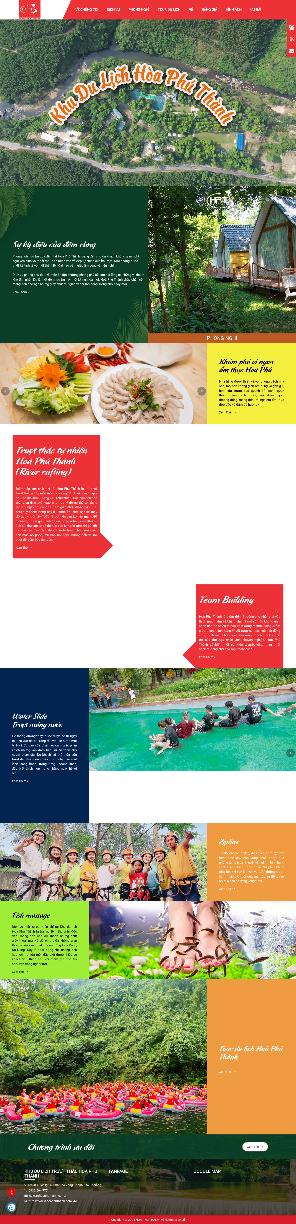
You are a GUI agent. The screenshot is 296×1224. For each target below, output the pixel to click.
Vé (191, 10)
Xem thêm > (21, 292)
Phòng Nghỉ (138, 10)
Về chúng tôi (86, 10)
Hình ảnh (234, 10)
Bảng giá (209, 10)
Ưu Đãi (255, 10)
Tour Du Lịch (169, 10)
